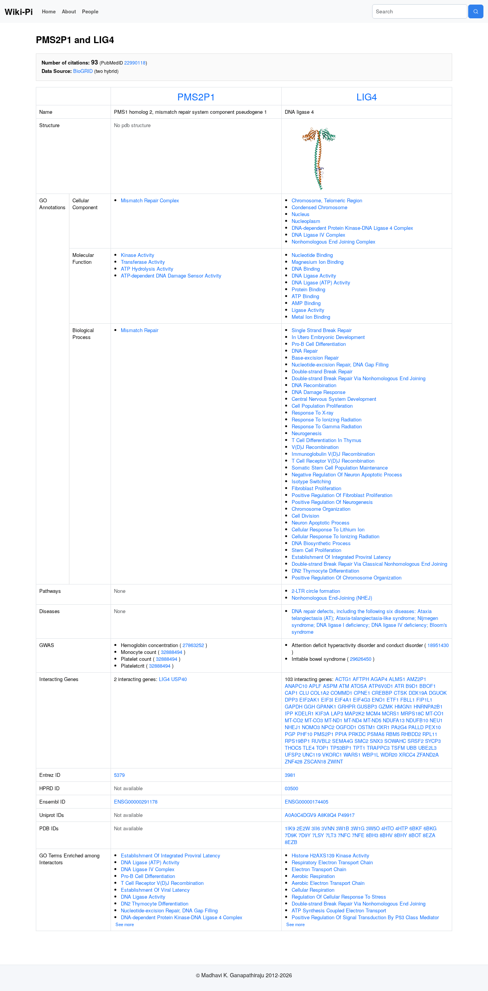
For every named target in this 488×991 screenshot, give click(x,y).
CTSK (400, 692)
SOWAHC (395, 740)
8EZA (429, 835)
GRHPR (346, 706)
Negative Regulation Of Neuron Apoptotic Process (347, 474)
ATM (344, 685)
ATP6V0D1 (381, 685)
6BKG (430, 828)
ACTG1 (343, 679)
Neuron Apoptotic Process (321, 522)
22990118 (135, 62)
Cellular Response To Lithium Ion (328, 529)
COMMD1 (341, 692)
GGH (309, 706)
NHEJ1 (292, 727)
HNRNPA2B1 (428, 706)
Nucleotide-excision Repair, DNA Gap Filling (340, 364)
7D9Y (305, 835)
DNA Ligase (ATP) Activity (321, 282)
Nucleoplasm (306, 220)
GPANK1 (326, 706)
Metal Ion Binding (311, 316)
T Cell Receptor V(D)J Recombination (333, 460)
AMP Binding (306, 303)
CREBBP (382, 692)
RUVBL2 (321, 740)
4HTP (401, 828)
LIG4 (366, 96)
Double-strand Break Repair (322, 371)
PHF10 (304, 734)
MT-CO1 (434, 713)
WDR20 (388, 754)
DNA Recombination (314, 385)
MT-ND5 (372, 720)
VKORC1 (332, 754)
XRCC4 (407, 754)
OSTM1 (366, 727)
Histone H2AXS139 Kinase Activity (330, 855)
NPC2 (327, 727)
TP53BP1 (341, 747)
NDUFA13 (394, 720)
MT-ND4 (353, 720)
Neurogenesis (307, 433)
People (90, 11)
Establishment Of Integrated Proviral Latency (341, 556)
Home (49, 11)
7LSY (318, 835)
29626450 (360, 658)
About (69, 11)
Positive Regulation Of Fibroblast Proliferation (342, 495)
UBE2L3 (427, 747)
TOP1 (322, 747)
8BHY (400, 835)
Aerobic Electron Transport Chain (328, 882)
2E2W (303, 828)
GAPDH (293, 706)
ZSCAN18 (315, 761)
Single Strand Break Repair (322, 330)
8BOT (415, 835)
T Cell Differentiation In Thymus (326, 440)
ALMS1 (397, 679)
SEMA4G (342, 740)
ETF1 (393, 699)
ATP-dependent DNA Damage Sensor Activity (171, 275)
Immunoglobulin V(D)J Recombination (333, 453)
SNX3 (376, 740)
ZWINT (335, 761)
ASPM (330, 685)
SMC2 (361, 740)
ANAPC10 (296, 685)
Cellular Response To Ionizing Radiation (335, 536)
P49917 (346, 814)
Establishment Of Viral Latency (155, 889)
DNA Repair (305, 350)
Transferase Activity (143, 261)
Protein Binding (308, 289)
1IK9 (290, 828)
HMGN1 (403, 706)
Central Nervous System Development (334, 398)
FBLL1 (407, 699)
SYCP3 (433, 740)
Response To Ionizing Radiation (326, 419)
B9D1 (412, 685)
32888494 (171, 651)
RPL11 (429, 734)
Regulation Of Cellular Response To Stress (339, 896)
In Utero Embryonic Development (328, 337)
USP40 (179, 679)
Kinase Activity (137, 254)
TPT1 (359, 747)
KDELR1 (304, 713)
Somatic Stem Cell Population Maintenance (340, 467)
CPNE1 (362, 692)
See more (125, 924)
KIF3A (322, 713)
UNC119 (311, 754)
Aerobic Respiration (313, 876)
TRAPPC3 (378, 747)
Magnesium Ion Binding (318, 261)
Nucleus (301, 214)
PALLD (416, 727)
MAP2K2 (354, 713)
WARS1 (352, 754)
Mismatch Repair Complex (150, 200)
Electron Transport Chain (319, 869)
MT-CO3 (314, 720)
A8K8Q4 (327, 814)
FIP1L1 (424, 699)
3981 (290, 774)
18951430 (438, 645)
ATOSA (359, 685)
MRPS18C (412, 713)
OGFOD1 (346, 727)
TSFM (398, 747)
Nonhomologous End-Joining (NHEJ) (332, 597)
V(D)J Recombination (315, 446)
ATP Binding (305, 296)
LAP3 (337, 713)
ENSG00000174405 (306, 801)
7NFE (358, 835)
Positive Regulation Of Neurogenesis (332, 501)
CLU (304, 692)
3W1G (357, 828)
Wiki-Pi (19, 11)
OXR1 (383, 727)
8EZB (291, 842)
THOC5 (293, 747)
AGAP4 (379, 679)
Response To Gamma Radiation (327, 426)
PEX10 (433, 727)
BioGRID (83, 70)
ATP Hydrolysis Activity (147, 268)
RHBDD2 (411, 734)
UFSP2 (293, 754)
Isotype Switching (311, 481)
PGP (290, 734)
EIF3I (327, 699)
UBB (411, 747)
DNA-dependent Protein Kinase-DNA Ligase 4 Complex (352, 227)
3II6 (315, 828)
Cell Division (305, 515)
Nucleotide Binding (312, 254)
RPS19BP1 (297, 740)
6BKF (415, 828)
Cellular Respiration (313, 889)
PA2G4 (399, 727)
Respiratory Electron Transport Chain (332, 862)
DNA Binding (306, 268)
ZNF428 (293, 761)
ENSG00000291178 (135, 801)
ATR (399, 685)
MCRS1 (390, 713)
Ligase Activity (308, 309)
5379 (119, 774)
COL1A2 (319, 692)
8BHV (386, 835)
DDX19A (418, 692)
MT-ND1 (333, 720)
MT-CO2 (294, 720)
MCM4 (373, 713)
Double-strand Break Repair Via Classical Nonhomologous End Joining (369, 563)
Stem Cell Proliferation (316, 550)
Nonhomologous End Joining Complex (334, 241)
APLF (315, 685)
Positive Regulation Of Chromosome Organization (346, 577)
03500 (291, 788)
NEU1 (436, 720)
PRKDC (357, 734)
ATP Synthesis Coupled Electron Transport (339, 910)
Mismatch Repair (139, 330)
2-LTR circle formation (316, 590)
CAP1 (291, 692)
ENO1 (378, 699)
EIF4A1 (343, 699)
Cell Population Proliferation (322, 405)
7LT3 (331, 835)
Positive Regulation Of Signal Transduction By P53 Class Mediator (365, 917)
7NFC (344, 835)
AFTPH (361, 679)
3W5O (373, 828)
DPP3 (291, 699)
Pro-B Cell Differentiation (319, 343)
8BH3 (372, 835)
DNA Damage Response (318, 391)
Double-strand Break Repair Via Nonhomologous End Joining (358, 378)
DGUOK (438, 692)
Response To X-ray (313, 412)
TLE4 (309, 747)
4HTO (387, 828)
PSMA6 (375, 734)
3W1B (342, 828)
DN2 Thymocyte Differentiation (325, 570)
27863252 (193, 645)
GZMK (386, 706)
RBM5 (393, 734)
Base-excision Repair (315, 357)
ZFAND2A (428, 754)
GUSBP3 (367, 706)
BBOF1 (427, 685)
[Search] (475, 11)
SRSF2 (416, 740)
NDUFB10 (417, 720)
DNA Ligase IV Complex (318, 234)
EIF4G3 (361, 699)
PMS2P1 (196, 96)
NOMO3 (311, 727)
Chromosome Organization (321, 508)
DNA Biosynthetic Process (321, 543)
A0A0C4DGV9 (300, 814)
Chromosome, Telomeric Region (327, 200)
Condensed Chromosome (319, 207)
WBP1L (370, 754)
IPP (289, 713)
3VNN (327, 828)
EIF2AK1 (309, 699)
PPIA (341, 734)
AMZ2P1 (416, 679)
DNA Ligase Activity (314, 275)
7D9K (291, 835)
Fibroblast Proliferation (316, 488)
